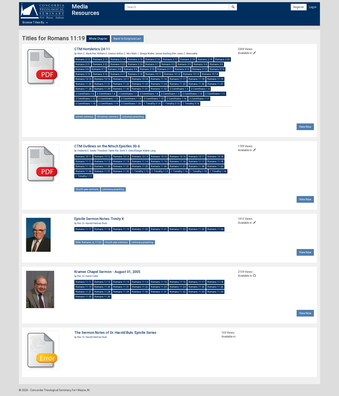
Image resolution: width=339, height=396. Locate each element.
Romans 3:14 (217, 69)
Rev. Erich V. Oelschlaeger (129, 150)
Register (298, 7)
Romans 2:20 (222, 59)
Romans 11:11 (83, 161)
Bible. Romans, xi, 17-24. (89, 242)
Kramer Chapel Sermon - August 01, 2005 (107, 272)
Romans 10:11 (153, 74)
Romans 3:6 (82, 69)
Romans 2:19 (205, 59)
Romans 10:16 (102, 79)
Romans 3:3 (184, 64)
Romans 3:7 (98, 69)
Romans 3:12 (182, 69)
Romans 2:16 (152, 59)
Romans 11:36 (102, 296)
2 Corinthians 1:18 (85, 103)
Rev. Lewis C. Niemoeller (185, 53)
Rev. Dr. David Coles (87, 276)
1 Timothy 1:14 (179, 171)
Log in (312, 7)
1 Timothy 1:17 (84, 176)
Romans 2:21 (83, 64)
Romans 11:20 (83, 84)
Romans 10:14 (210, 74)
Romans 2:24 (135, 64)
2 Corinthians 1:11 (215, 93)
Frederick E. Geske (87, 150)
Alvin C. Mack (84, 53)
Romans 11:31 (140, 89)
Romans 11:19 (215, 79)
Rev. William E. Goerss (104, 53)
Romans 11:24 (159, 84)
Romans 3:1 (152, 64)
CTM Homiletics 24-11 (92, 49)
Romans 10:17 (121, 79)
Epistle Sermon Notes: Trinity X (99, 219)
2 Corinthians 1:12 (85, 98)
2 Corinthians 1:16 (176, 98)
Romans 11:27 (215, 84)
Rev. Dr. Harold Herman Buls (92, 223)
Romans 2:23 (117, 64)
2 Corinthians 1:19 (108, 103)
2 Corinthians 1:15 (154, 98)
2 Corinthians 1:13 (108, 98)
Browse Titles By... (34, 22)
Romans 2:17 (170, 59)
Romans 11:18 (196, 79)
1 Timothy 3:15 (171, 103)
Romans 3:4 (200, 64)
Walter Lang (149, 150)
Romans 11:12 (102, 161)
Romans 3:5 (216, 64)
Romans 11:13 (121, 161)
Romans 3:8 (114, 69)
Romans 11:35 (83, 296)
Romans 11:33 (196, 291)
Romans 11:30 (121, 89)
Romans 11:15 (159, 161)
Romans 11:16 (159, 79)
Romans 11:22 (121, 84)
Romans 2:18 (187, 59)
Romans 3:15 (83, 74)
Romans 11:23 (140, 84)
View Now (305, 126)
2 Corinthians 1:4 (200, 89)
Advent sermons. (85, 116)
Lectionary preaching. (133, 116)
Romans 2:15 (135, 59)
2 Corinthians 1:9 (170, 93)
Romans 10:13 (191, 74)
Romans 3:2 (168, 64)
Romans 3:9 (130, 69)
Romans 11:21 (102, 84)
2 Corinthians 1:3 (179, 89)
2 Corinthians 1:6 (106, 93)
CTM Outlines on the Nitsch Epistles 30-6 (107, 146)
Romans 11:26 (196, 84)
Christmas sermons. (108, 116)
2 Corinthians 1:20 (131, 103)
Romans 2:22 (100, 64)
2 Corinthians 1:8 (149, 93)
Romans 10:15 (83, 79)
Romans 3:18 (135, 74)
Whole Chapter (98, 38)
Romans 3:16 (100, 74)
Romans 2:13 (100, 59)
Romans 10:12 (172, 74)
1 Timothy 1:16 (218, 171)
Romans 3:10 (147, 69)
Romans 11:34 (215, 291)
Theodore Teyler (106, 150)
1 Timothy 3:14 (152, 103)
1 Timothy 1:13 (159, 171)
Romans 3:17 (117, 74)
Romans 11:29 (102, 89)
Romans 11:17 (178, 79)
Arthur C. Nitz (124, 53)
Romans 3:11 (164, 69)
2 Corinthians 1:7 (127, 93)
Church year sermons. (87, 189)
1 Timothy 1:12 (140, 171)
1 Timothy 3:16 (191, 103)
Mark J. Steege (139, 53)
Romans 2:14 (117, 59)
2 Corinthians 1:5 (85, 93)
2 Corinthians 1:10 (192, 93)
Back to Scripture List (127, 38)
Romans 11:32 (159, 89)
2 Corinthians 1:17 (199, 98)
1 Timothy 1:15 (198, 171)
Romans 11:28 (83, 89)
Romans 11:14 (140, 161)
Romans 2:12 (83, 59)
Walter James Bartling (160, 53)
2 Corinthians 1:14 (131, 98)
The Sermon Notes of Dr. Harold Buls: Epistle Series (115, 332)
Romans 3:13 (199, 69)
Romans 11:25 (178, 84)
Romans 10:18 (140, 79)
